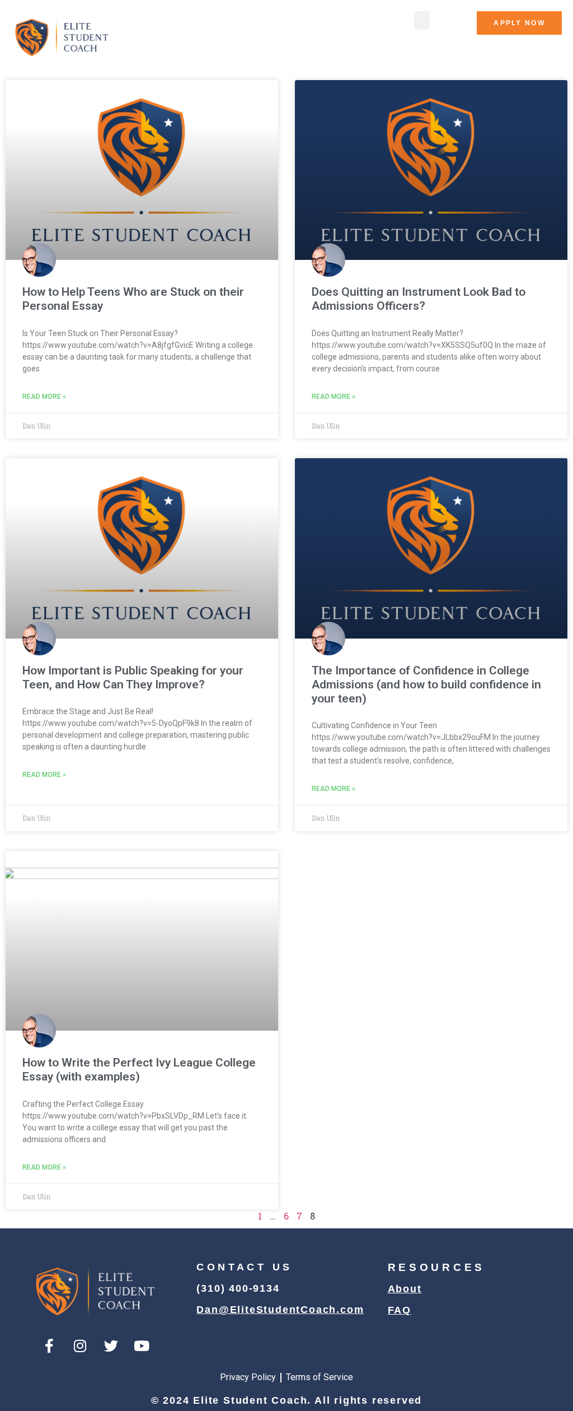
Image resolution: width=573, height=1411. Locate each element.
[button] (422, 20)
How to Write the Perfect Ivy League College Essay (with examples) (139, 1069)
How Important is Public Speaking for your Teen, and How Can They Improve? (132, 677)
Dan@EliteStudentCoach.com (280, 1309)
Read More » (44, 397)
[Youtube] (142, 1345)
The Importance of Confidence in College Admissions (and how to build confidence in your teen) (426, 684)
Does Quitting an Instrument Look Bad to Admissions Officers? (418, 299)
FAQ (399, 1310)
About (405, 1288)
